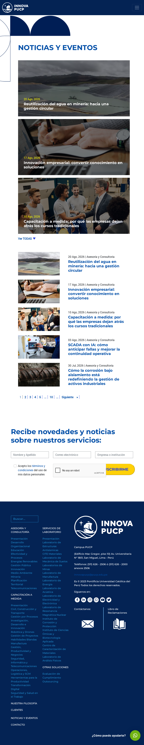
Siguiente (67, 397)
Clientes (17, 709)
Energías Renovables (24, 561)
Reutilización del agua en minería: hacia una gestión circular (93, 266)
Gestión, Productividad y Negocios (21, 651)
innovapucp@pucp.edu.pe (90, 574)
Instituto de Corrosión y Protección (49, 622)
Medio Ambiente (21, 572)
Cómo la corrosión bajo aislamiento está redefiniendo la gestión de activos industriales (93, 377)
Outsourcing (50, 681)
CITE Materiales (52, 553)
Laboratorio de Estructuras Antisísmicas (51, 546)
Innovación (18, 569)
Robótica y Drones (22, 632)
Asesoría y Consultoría (20, 530)
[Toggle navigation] (137, 7)
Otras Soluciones (55, 667)
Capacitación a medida (21, 596)
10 (51, 397)
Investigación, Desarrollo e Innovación (19, 624)
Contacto (18, 724)
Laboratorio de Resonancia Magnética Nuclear (54, 611)
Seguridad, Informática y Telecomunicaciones (24, 662)
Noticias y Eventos (24, 718)
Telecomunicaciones (24, 588)
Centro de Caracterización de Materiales (54, 649)
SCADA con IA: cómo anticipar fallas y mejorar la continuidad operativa (94, 349)
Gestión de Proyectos (24, 635)
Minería (15, 576)
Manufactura (19, 643)
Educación (17, 550)
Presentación (19, 538)
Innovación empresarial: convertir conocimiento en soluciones (93, 293)
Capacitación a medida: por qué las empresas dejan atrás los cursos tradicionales (96, 321)
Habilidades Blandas (24, 639)
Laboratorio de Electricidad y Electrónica (51, 599)
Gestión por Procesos (24, 616)
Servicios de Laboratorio (51, 530)
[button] (135, 735)
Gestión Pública (21, 565)
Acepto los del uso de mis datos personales (32, 470)
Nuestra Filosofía (24, 703)
